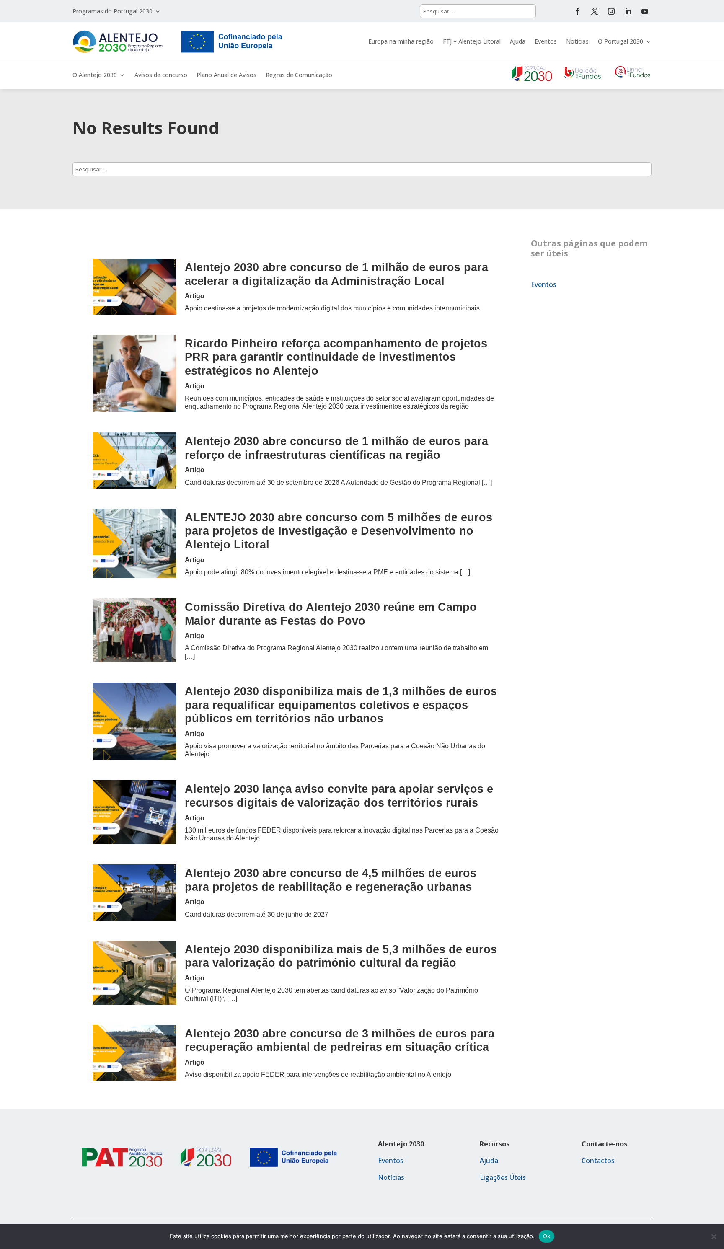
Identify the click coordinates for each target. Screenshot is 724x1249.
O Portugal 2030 (620, 41)
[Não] (713, 1236)
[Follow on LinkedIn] (628, 11)
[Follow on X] (594, 11)
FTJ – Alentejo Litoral (472, 41)
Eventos (546, 41)
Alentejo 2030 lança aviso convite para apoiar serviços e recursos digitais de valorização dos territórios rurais (339, 795)
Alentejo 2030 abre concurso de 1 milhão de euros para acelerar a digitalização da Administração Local (336, 274)
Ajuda (517, 41)
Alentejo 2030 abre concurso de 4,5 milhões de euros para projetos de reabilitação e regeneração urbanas (330, 879)
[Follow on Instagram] (611, 11)
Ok (547, 1236)
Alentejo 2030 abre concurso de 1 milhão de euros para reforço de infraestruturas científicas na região (336, 447)
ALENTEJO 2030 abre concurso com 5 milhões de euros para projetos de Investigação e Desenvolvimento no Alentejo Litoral (338, 531)
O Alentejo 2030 (94, 75)
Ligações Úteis (503, 1177)
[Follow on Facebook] (577, 11)
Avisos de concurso (160, 75)
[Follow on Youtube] (645, 11)
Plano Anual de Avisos (226, 75)
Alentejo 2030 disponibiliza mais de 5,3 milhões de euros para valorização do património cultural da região (341, 956)
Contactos (598, 1160)
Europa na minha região (401, 41)
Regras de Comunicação (299, 75)
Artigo (194, 296)
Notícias (577, 41)
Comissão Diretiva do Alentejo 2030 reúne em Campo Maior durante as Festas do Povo (331, 613)
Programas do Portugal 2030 (112, 11)
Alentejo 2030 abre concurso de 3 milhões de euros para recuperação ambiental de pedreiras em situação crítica (339, 1040)
